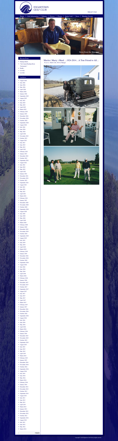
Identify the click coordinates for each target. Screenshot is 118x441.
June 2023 (22, 145)
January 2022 (23, 174)
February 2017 (24, 305)
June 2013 (22, 400)
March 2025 (23, 109)
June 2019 (22, 242)
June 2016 (22, 322)
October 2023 (23, 138)
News (77, 16)
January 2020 (23, 227)
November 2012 (24, 413)
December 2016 (24, 309)
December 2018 (24, 256)
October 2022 (23, 158)
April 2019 (23, 247)
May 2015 (22, 351)
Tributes (44, 16)
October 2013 (23, 391)
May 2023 (22, 147)
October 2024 (23, 120)
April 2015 (23, 353)
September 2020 (24, 209)
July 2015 (22, 347)
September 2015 (24, 342)
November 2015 (24, 338)
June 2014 (22, 376)
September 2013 (24, 393)
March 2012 (23, 429)
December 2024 (24, 116)
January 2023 (23, 154)
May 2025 (22, 105)
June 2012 (22, 424)
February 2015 (24, 358)
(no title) (22, 70)
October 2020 (23, 207)
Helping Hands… (24, 62)
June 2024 (22, 129)
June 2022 (22, 167)
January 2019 (23, 253)
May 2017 (22, 298)
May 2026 (22, 87)
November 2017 (24, 285)
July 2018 (22, 267)
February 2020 (24, 225)
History (52, 16)
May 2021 (22, 191)
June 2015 (22, 349)
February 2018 (24, 278)
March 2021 (23, 196)
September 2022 (24, 160)
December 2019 (24, 229)
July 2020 (22, 214)
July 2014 (22, 373)
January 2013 (23, 409)
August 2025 (23, 98)
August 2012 (23, 420)
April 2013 (23, 404)
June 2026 (22, 85)
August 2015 (23, 344)
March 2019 (23, 249)
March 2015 (23, 356)
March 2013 (23, 407)
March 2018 (23, 276)
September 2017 (24, 289)
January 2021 (23, 200)
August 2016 (23, 318)
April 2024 (23, 134)
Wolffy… (22, 68)
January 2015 (23, 360)
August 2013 (23, 396)
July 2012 (22, 422)
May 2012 (22, 427)
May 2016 (22, 325)
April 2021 (23, 194)
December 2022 (24, 156)
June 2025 (22, 103)
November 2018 (24, 258)
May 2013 (22, 402)
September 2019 (24, 236)
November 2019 (24, 231)
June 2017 (22, 296)
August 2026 (23, 80)
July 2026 (22, 83)
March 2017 (23, 302)
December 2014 (24, 362)
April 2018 (23, 273)
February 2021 (24, 198)
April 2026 (23, 89)
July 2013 (22, 398)
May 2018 (22, 271)
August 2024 (23, 125)
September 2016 (24, 316)
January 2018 (23, 280)
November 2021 (24, 178)
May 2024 (22, 131)
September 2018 (24, 262)
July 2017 (22, 293)
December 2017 (24, 282)
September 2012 (24, 418)
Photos (60, 16)
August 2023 (23, 140)
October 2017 (23, 287)
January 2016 (23, 333)
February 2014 (24, 382)
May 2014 (22, 378)
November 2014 (24, 364)
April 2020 (23, 220)
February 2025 (24, 111)
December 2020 (24, 202)
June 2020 (22, 216)
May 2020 (22, 218)
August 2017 (23, 291)
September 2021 (24, 182)
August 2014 (23, 371)
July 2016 (22, 320)
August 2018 (23, 265)
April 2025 (23, 107)
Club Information (33, 16)
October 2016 (23, 313)
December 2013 (24, 387)
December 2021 (24, 176)
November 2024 (24, 118)
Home (22, 16)
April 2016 (23, 327)
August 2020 (23, 211)
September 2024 (24, 123)
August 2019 (23, 238)
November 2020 (24, 205)
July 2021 (22, 187)
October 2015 (23, 340)
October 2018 (23, 260)
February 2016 (24, 331)
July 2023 (22, 143)
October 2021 (23, 180)
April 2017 (23, 300)
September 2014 (24, 369)
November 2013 (24, 389)
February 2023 (24, 151)
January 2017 (23, 307)
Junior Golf (69, 16)
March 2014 (23, 380)
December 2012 (24, 411)
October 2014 (23, 367)
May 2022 (22, 169)
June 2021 (22, 189)
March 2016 (23, 329)
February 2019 (24, 251)
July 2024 (22, 127)
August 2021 (23, 185)
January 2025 (23, 114)
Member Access (87, 16)
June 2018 (22, 269)
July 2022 (22, 165)
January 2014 (23, 384)
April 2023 (23, 149)
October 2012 (23, 415)
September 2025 (24, 96)
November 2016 (24, 311)
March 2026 (23, 91)
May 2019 (22, 245)
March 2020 (23, 222)
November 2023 (24, 136)
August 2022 (23, 162)
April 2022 (23, 171)
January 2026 (23, 94)
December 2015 (24, 336)
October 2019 (23, 234)
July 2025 (22, 100)
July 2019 (22, 240)
